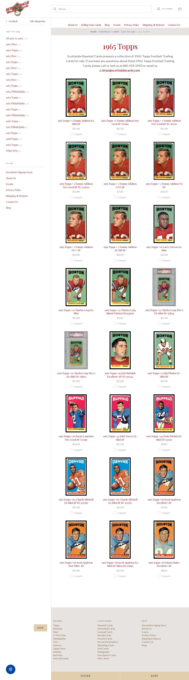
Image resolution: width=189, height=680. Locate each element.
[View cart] (180, 8)
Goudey (57, 651)
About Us (11, 178)
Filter (86, 675)
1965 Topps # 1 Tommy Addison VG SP (164, 185)
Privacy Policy (13, 189)
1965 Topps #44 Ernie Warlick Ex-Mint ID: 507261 (164, 438)
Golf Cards (103, 648)
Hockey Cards (104, 638)
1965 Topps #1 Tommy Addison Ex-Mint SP (76, 122)
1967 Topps (13, 132)
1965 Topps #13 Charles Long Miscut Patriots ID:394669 (120, 312)
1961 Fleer (13, 56)
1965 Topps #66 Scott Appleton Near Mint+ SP (76, 564)
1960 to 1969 (128, 31)
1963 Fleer (13, 79)
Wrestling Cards (105, 645)
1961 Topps (13, 62)
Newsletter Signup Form (19, 172)
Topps (56, 625)
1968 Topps (14, 138)
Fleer (55, 631)
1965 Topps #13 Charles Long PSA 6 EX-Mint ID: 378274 (164, 312)
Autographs (103, 651)
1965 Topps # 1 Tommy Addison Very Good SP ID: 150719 (164, 122)
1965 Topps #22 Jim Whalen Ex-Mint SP (164, 375)
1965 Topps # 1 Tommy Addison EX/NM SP (120, 248)
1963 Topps (14, 85)
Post (55, 641)
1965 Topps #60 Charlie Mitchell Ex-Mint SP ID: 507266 (76, 501)
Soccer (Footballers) (107, 641)
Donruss (57, 645)
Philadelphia (59, 638)
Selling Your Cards (91, 24)
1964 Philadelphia (17, 91)
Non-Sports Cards (106, 655)
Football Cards (109, 31)
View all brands (61, 658)
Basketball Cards (106, 628)
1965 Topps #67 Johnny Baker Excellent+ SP (164, 564)
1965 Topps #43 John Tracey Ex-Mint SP (120, 438)
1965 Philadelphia (17, 103)
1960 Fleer (13, 44)
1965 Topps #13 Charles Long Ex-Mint (76, 312)
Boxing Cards (104, 635)
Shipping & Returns (17, 195)
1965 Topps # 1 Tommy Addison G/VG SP (120, 185)
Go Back (12, 21)
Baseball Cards (105, 625)
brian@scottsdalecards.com (121, 70)
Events (9, 184)
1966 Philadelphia (17, 115)
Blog (8, 207)
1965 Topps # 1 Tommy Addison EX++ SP (76, 248)
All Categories (37, 21)
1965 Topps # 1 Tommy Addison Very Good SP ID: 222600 (76, 185)
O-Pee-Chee (59, 635)
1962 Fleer (13, 67)
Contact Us (12, 201)
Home (93, 31)
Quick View (76, 88)
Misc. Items (103, 658)
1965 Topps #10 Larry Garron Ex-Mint (164, 248)
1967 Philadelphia (17, 127)
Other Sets (13, 150)
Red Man (57, 655)
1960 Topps (14, 50)
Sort (154, 675)
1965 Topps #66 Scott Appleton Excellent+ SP (164, 501)
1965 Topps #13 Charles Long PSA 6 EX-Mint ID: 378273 (76, 375)
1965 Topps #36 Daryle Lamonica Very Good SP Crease (76, 438)
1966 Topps (14, 121)
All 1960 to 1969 (17, 38)
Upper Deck (59, 648)
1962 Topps (14, 73)
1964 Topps (14, 97)
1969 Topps (14, 144)
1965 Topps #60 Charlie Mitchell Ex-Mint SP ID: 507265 (120, 501)
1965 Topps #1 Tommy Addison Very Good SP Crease (120, 122)
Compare (78, 134)
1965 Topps (13, 109)
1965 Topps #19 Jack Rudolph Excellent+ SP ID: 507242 (120, 375)
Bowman (57, 628)
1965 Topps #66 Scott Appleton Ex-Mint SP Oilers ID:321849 (120, 564)
